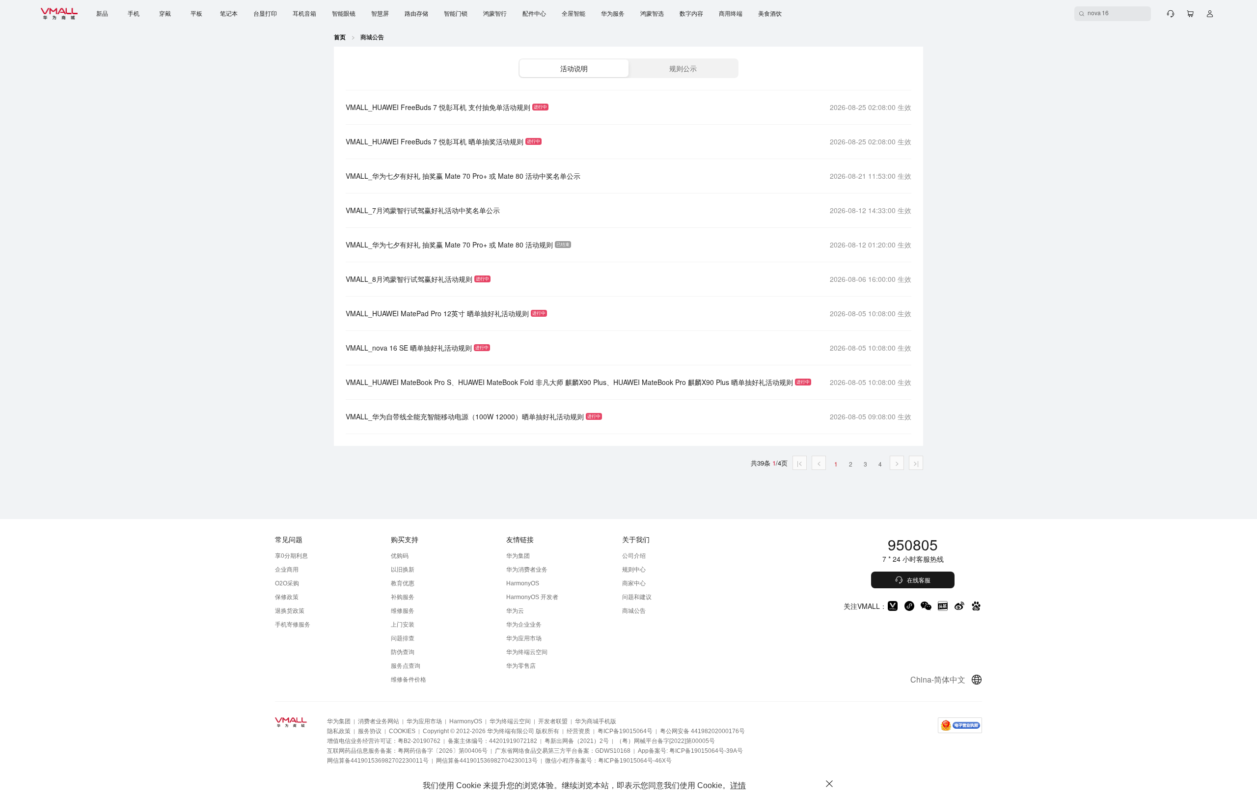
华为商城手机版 (595, 721)
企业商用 (287, 569)
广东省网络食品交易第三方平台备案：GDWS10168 (562, 750)
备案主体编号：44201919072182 (492, 741)
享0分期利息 (291, 555)
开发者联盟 (553, 721)
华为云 (515, 610)
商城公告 (634, 610)
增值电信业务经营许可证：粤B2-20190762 (383, 741)
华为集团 (518, 555)
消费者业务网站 (378, 721)
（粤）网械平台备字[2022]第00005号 (665, 741)
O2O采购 (287, 583)
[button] (573, 68)
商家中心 (634, 583)
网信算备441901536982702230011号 (378, 760)
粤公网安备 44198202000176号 (702, 731)
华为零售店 (521, 665)
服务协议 (370, 731)
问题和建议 (637, 597)
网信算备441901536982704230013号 (487, 760)
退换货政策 (289, 610)
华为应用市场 (524, 638)
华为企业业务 (524, 624)
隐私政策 (339, 731)
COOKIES (402, 731)
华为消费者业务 (526, 569)
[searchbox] (1112, 13)
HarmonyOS (522, 583)
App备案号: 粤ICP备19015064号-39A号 (690, 750)
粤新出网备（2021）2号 (577, 741)
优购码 (400, 555)
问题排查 (402, 638)
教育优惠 (402, 583)
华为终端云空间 (526, 652)
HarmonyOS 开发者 (532, 597)
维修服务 (402, 610)
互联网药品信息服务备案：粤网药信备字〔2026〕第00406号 (407, 750)
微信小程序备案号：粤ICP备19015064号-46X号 (608, 760)
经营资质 (578, 731)
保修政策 (287, 597)
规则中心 (634, 569)
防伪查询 (402, 652)
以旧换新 (402, 569)
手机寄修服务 (292, 624)
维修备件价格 (408, 679)
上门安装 (402, 624)
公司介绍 (634, 555)
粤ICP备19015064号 (625, 731)
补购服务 (402, 597)
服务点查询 (405, 665)
